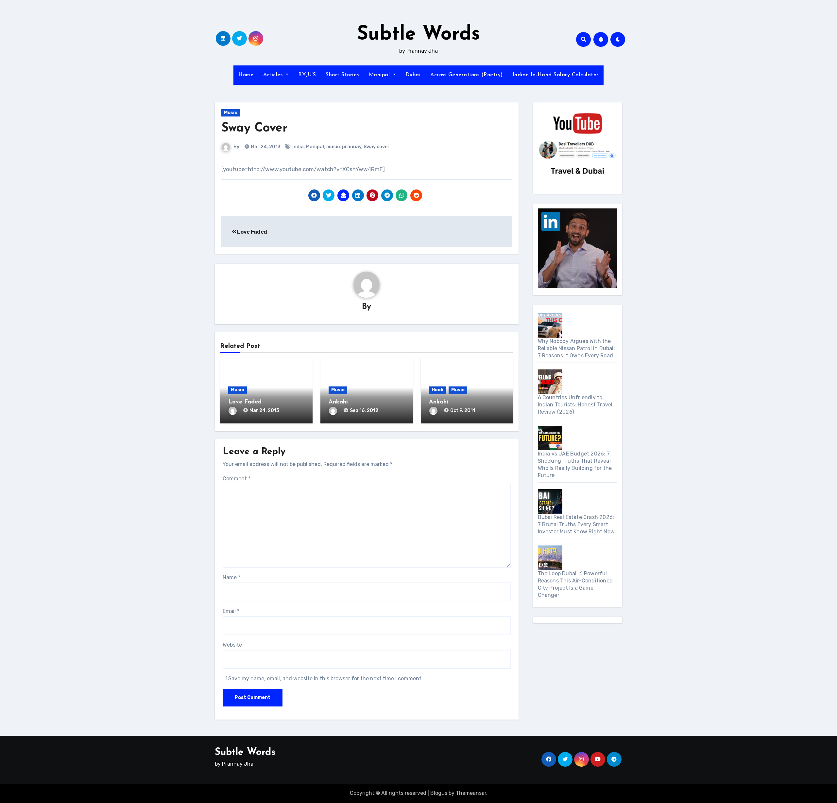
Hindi (437, 390)
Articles (273, 75)
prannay (351, 147)
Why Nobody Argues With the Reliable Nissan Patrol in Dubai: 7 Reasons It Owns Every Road (576, 348)
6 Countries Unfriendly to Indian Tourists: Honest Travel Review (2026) (575, 404)
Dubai (413, 75)
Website (232, 645)
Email (231, 611)
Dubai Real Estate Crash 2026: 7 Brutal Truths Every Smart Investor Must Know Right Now (576, 524)
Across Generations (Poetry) (466, 75)
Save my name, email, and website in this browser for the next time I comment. (325, 678)
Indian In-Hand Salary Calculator (556, 75)
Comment (236, 478)
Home (245, 75)
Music (230, 113)
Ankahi (338, 402)
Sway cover (377, 147)
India (298, 147)
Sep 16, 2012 (364, 410)
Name (231, 577)
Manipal (380, 75)
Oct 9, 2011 (462, 410)
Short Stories (342, 75)
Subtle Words (418, 35)
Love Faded (251, 232)
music (333, 147)
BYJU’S (307, 75)
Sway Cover (254, 128)
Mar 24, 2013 (264, 410)
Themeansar (471, 793)
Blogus (438, 793)
